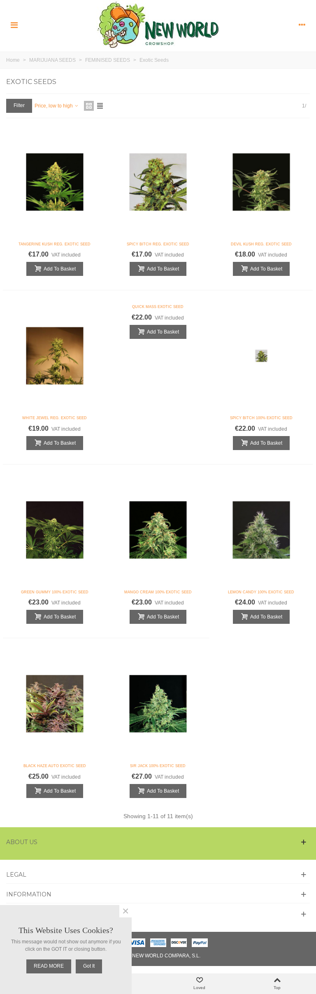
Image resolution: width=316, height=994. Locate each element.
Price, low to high (54, 106)
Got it (89, 966)
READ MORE (49, 966)
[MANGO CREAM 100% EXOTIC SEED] (158, 530)
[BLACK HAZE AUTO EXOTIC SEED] (54, 703)
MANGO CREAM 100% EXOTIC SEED (158, 592)
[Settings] (302, 25)
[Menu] (14, 25)
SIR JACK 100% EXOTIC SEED (158, 766)
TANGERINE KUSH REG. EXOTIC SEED (55, 244)
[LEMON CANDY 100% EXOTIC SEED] (261, 530)
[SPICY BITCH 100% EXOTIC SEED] (261, 355)
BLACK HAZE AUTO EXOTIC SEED (54, 766)
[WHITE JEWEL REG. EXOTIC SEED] (54, 355)
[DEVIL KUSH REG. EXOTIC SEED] (261, 182)
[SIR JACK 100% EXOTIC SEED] (158, 703)
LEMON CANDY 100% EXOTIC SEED (261, 592)
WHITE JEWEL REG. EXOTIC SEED (54, 418)
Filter (19, 105)
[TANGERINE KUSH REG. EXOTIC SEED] (54, 182)
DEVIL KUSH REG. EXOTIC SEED (261, 244)
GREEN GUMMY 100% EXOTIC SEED (54, 592)
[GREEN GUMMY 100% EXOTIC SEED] (54, 530)
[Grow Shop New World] (158, 24)
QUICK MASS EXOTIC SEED (158, 307)
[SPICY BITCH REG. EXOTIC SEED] (158, 182)
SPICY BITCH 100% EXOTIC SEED (261, 418)
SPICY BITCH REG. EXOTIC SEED (158, 244)
